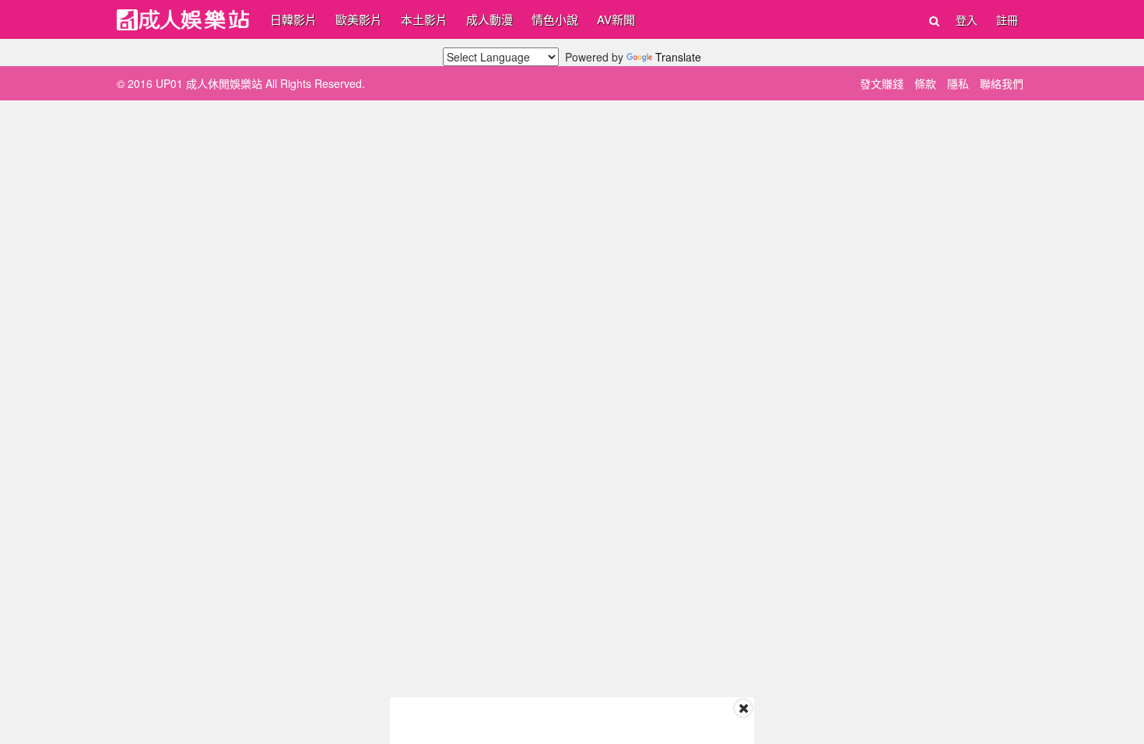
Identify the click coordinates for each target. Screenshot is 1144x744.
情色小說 (555, 19)
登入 (966, 19)
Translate (678, 57)
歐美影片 (358, 19)
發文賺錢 (882, 83)
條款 (925, 83)
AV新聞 (616, 19)
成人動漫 (489, 19)
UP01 (183, 19)
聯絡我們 (1001, 83)
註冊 (1007, 19)
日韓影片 (293, 19)
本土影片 (424, 19)
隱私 (958, 83)
